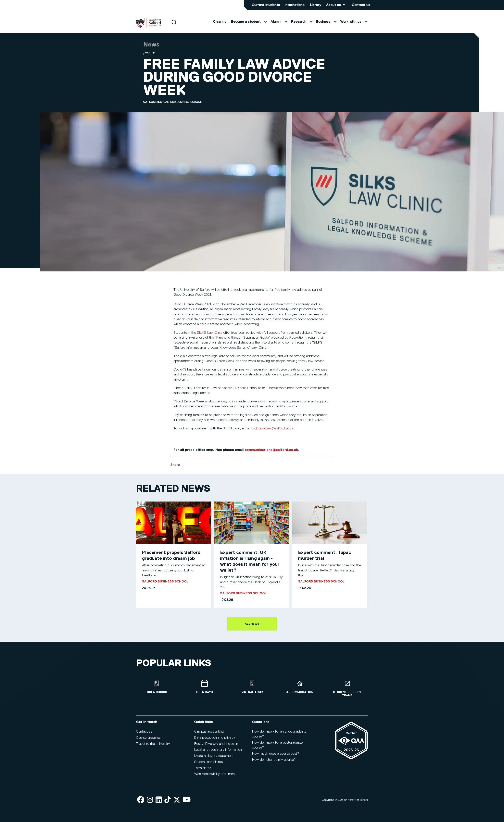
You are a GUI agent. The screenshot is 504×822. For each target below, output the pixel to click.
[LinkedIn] (159, 800)
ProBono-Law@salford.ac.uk (272, 428)
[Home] (148, 27)
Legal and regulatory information (218, 749)
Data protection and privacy (214, 737)
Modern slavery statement (213, 756)
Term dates (202, 768)
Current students (266, 5)
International (295, 5)
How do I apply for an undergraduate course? (279, 734)
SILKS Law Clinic (209, 332)
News (151, 45)
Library (315, 5)
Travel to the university (153, 744)
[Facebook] (140, 800)
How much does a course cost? (275, 753)
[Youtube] (187, 800)
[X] (176, 800)
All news (252, 623)
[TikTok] (167, 800)
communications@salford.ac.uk (271, 450)
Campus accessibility (209, 731)
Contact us (361, 5)
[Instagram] (150, 800)
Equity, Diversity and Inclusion (216, 744)
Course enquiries (148, 737)
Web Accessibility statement (215, 774)
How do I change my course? (274, 760)
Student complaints (208, 762)
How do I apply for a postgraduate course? (277, 745)
